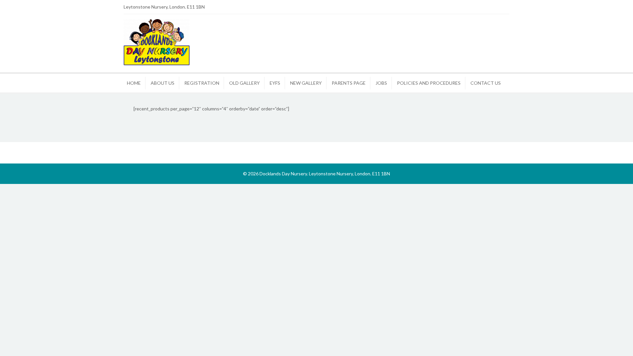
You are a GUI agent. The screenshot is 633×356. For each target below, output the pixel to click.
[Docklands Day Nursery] (157, 63)
